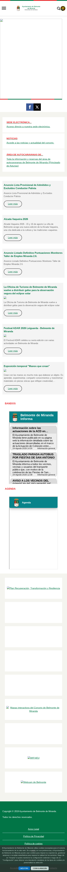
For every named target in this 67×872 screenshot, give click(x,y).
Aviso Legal (33, 829)
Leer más (13, 203)
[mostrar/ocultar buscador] (58, 9)
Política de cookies (34, 843)
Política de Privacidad (33, 836)
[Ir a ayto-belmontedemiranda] (30, 8)
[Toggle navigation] (4, 8)
